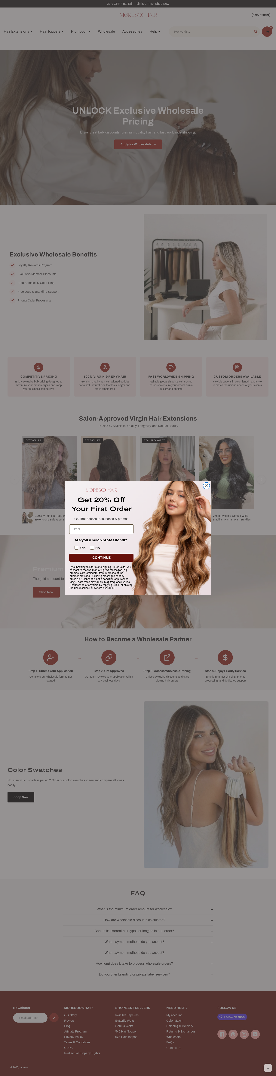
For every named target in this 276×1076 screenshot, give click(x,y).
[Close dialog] (206, 485)
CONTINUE (101, 557)
